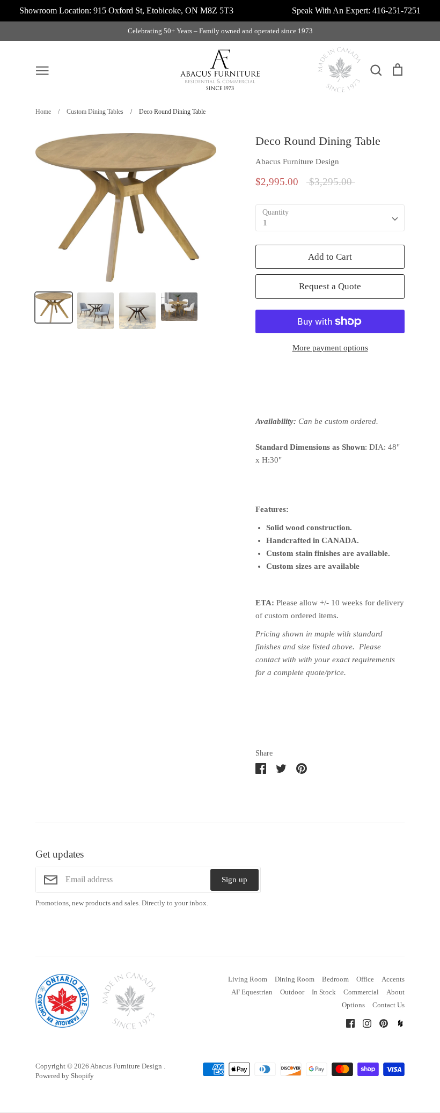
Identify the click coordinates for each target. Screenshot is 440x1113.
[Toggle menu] (42, 70)
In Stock (324, 992)
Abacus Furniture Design (297, 161)
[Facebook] (346, 1023)
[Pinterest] (379, 1023)
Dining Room (294, 979)
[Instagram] (363, 1023)
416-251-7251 (396, 10)
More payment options (330, 347)
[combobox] (330, 217)
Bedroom (335, 979)
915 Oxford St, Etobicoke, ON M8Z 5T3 (163, 10)
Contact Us (388, 1005)
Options (353, 1005)
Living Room (247, 979)
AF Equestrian (252, 992)
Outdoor (292, 992)
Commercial (361, 992)
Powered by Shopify (64, 1076)
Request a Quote (330, 286)
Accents (393, 979)
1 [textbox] (265, 222)
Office (365, 979)
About (395, 992)
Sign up (234, 879)
